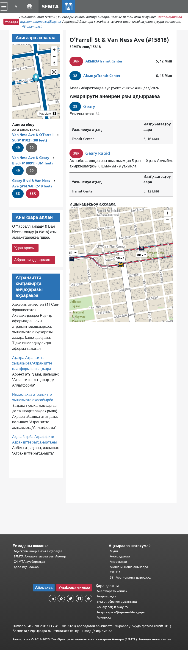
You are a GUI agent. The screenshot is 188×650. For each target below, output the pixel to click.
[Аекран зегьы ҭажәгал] (54, 72)
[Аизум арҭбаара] (54, 49)
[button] (29, 6)
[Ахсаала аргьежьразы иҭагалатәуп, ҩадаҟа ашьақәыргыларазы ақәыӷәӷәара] (54, 63)
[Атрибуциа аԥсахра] (54, 113)
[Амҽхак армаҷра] (54, 56)
